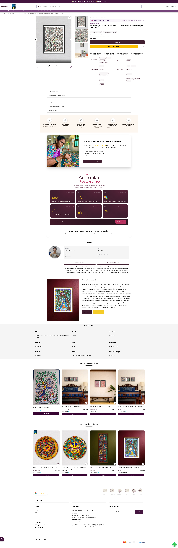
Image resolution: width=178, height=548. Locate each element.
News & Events (38, 520)
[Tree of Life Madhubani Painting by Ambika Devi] (131, 447)
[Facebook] (34, 539)
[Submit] (38, 6)
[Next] (71, 39)
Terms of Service (39, 527)
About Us (49, 11)
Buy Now (117, 42)
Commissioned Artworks (41, 515)
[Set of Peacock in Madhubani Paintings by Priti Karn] (131, 386)
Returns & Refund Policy (41, 524)
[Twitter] (39, 539)
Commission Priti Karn (113, 262)
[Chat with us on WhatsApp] (174, 544)
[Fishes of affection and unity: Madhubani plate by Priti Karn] (46, 447)
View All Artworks (79, 262)
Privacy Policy (38, 525)
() (174, 6)
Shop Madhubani (87, 312)
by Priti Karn (93, 30)
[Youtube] (45, 539)
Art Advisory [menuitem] (9, 11)
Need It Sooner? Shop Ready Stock (92, 161)
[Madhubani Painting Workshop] (46, 387)
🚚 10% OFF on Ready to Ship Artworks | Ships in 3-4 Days (89, 1)
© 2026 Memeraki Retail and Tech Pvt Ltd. (43, 543)
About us (37, 510)
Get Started (120, 221)
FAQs (36, 512)
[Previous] (35, 39)
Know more (142, 50)
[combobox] (89, 6)
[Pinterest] (42, 539)
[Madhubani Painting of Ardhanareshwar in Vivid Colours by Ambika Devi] (103, 447)
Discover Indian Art (27, 11)
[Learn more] (99, 17)
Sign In (167, 6)
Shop (2, 11)
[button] (117, 20)
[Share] (143, 46)
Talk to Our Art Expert (114, 46)
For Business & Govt (40, 11)
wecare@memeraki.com (89, 510)
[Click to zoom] (69, 17)
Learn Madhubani (98, 312)
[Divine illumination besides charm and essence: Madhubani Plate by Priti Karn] (75, 447)
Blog (36, 514)
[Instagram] (36, 539)
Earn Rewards (38, 519)
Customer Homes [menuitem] (17, 11)
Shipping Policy (38, 522)
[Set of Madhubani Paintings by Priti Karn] (75, 386)
